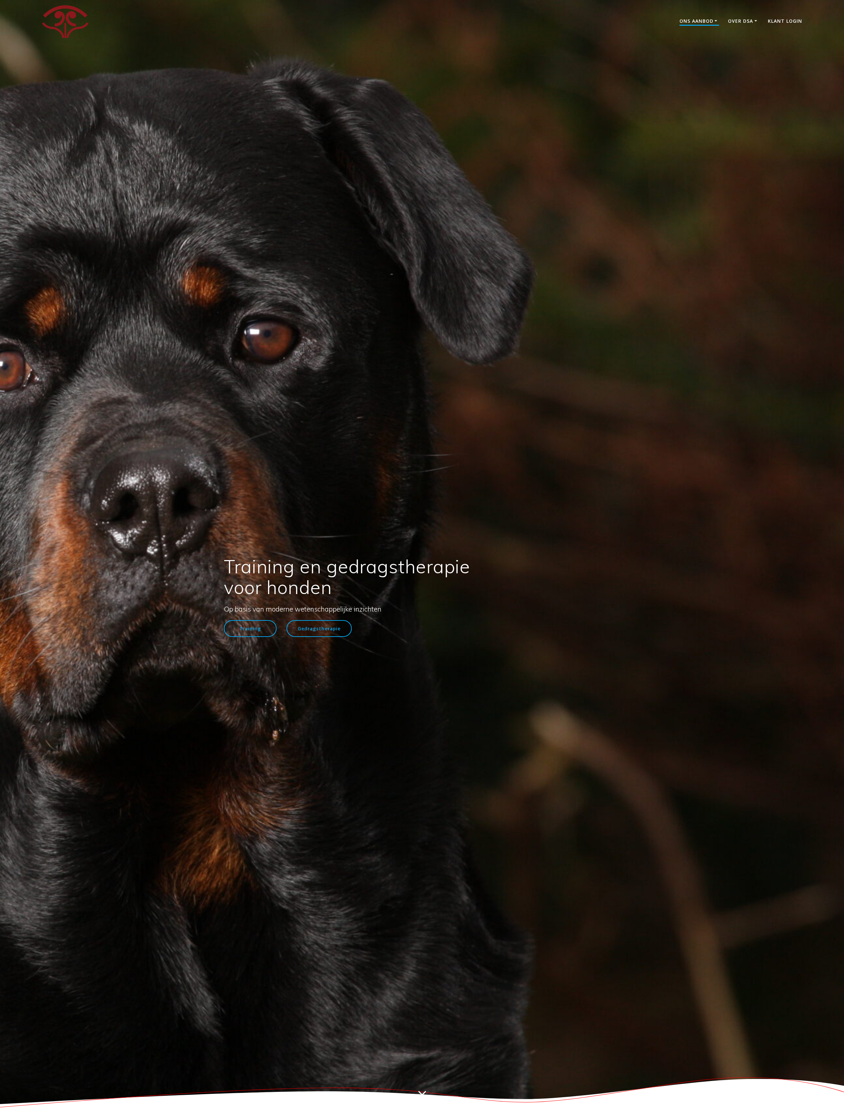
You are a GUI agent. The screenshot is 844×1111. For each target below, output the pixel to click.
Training (250, 628)
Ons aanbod (696, 21)
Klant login (785, 21)
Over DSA (740, 21)
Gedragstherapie (319, 628)
